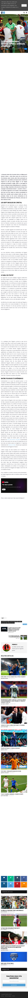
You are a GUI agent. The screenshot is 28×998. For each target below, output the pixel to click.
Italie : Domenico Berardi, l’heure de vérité (12, 794)
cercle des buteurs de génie (13, 439)
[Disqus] (14, 816)
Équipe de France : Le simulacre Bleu (10, 748)
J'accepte (24, 5)
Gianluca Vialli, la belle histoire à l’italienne (13, 725)
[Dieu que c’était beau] (14, 957)
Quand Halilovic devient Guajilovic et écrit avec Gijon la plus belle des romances (13, 947)
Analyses (5, 16)
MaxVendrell (4, 911)
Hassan (20, 621)
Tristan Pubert (5, 726)
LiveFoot (2, 996)
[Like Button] (2, 618)
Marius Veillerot (5, 772)
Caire (3, 621)
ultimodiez (4, 929)
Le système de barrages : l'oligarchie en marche (14, 637)
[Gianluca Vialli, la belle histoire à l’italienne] (14, 715)
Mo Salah (4, 622)
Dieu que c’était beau (7, 963)
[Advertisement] (14, 115)
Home (2, 16)
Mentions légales (8, 996)
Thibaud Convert (5, 703)
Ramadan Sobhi (11, 622)
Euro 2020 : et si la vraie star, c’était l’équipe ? (13, 677)
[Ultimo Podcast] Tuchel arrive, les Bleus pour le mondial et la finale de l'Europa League (14, 630)
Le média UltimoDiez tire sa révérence (12, 910)
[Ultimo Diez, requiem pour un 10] (14, 920)
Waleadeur (4, 964)
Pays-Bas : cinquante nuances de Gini (11, 771)
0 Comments (16, 48)
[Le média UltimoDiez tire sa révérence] (14, 902)
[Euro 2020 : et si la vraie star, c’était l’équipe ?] (14, 666)
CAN (7, 621)
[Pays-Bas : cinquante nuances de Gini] (14, 761)
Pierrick (5, 48)
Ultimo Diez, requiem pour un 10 (10, 928)
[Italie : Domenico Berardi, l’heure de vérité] (14, 783)
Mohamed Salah (11, 445)
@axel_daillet (5, 749)
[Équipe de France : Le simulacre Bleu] (14, 738)
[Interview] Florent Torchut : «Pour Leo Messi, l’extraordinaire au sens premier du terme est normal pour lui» (13, 701)
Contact (13, 996)
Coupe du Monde (13, 621)
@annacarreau (5, 678)
